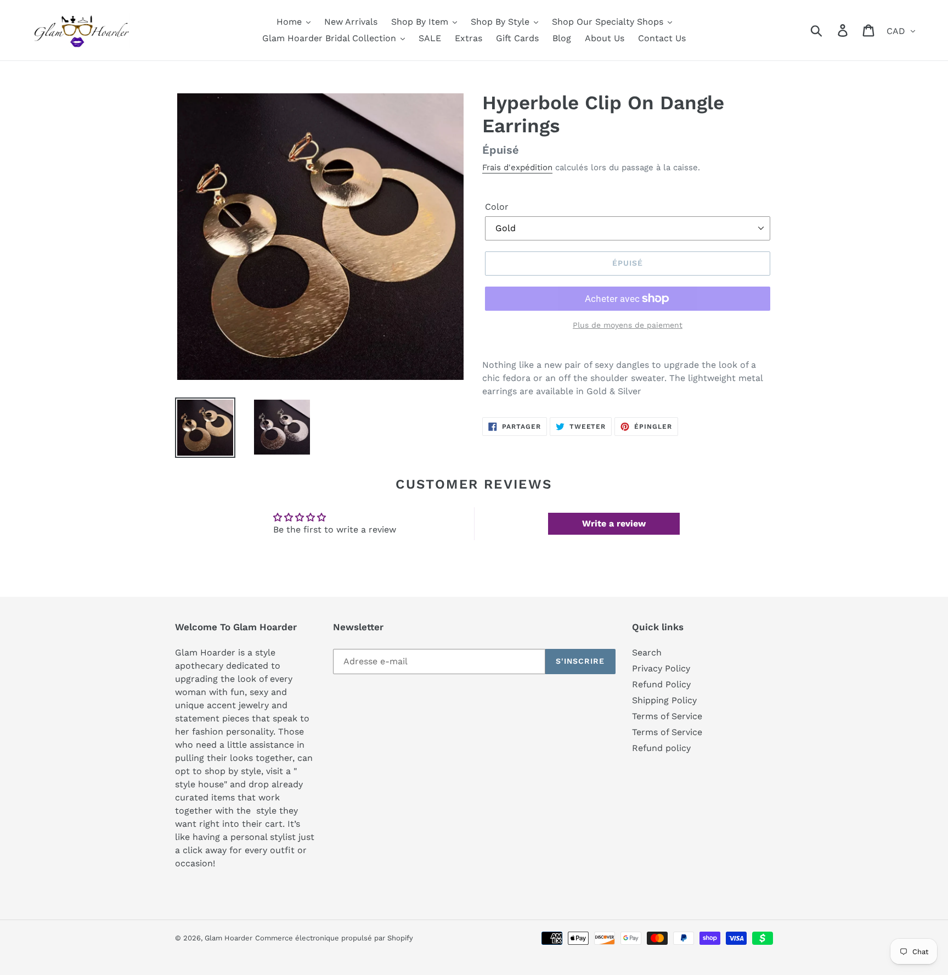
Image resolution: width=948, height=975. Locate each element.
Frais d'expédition (517, 167)
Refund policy (661, 748)
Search (647, 652)
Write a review (614, 523)
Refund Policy (661, 684)
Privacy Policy (661, 668)
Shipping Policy (664, 700)
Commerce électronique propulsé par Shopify (334, 938)
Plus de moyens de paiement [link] (627, 325)
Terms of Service (667, 716)
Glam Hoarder (228, 938)
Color (497, 206)
